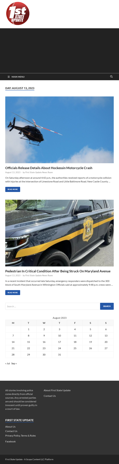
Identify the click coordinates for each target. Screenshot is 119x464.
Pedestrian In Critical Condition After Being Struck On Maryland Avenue (57, 271)
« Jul (7, 363)
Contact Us (11, 431)
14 (13, 341)
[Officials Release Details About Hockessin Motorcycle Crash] (59, 131)
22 (28, 348)
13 (106, 335)
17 (59, 341)
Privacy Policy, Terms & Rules (20, 435)
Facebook (10, 441)
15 (28, 341)
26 (90, 348)
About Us (10, 426)
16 (44, 341)
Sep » (14, 363)
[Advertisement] (59, 50)
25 (75, 348)
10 (59, 335)
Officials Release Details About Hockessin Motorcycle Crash (48, 168)
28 (13, 354)
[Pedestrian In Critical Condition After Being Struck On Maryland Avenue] (59, 234)
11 (75, 335)
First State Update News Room (39, 172)
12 (90, 335)
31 (59, 354)
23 (44, 348)
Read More (11, 188)
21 (13, 348)
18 (75, 341)
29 (28, 354)
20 (106, 341)
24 (59, 348)
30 (44, 354)
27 (106, 348)
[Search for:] (59, 306)
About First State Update (57, 390)
